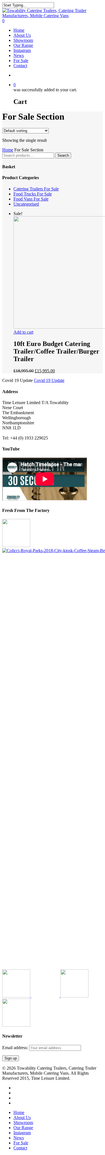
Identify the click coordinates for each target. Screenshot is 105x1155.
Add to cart (23, 332)
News (18, 1137)
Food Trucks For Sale (32, 194)
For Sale (20, 1142)
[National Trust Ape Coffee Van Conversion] (16, 996)
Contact (20, 1147)
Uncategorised (26, 204)
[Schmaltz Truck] (74, 996)
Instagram (22, 1132)
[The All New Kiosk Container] (16, 545)
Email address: (15, 1047)
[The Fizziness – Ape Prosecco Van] (45, 996)
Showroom (23, 1122)
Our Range (23, 1127)
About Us (22, 1117)
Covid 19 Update (49, 380)
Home (7, 149)
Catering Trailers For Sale (36, 188)
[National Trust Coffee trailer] (16, 1025)
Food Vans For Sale (30, 199)
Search (63, 155)
